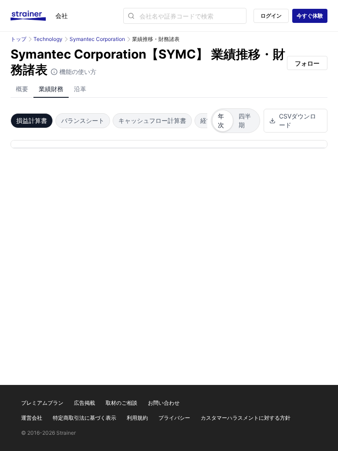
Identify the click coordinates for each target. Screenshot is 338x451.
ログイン (271, 15)
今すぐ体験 (310, 15)
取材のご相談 (121, 402)
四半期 (245, 120)
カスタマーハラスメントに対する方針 (245, 417)
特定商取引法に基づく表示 (84, 417)
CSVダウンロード (297, 120)
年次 (221, 120)
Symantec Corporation (97, 39)
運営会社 (31, 417)
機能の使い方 (77, 71)
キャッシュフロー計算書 (152, 120)
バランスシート (82, 120)
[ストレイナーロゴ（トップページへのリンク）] (33, 16)
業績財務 (51, 88)
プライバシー (174, 417)
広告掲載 (84, 402)
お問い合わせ (164, 402)
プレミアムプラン (42, 402)
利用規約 (137, 417)
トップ (18, 39)
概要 (22, 88)
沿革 (80, 88)
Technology (47, 39)
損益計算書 (31, 120)
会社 (61, 15)
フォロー (307, 63)
